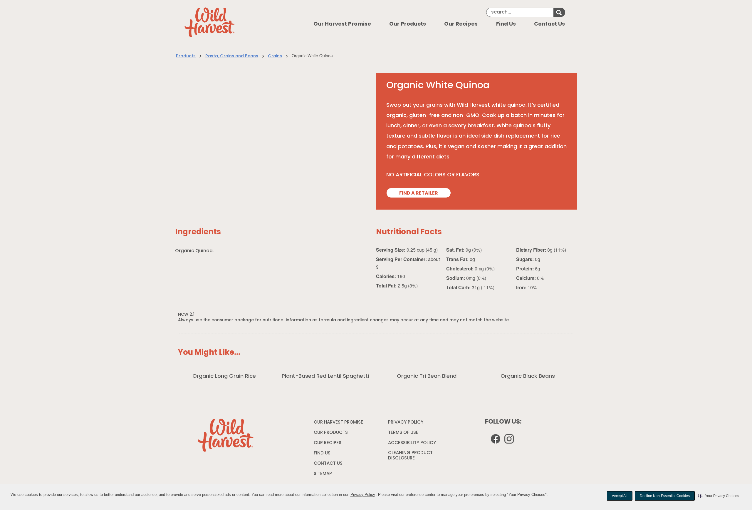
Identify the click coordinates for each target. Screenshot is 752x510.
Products (186, 56)
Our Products (407, 24)
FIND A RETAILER (418, 193)
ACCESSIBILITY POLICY (412, 444)
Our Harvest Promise (342, 24)
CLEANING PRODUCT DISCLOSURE (410, 456)
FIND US (322, 453)
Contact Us (549, 24)
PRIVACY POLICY (406, 423)
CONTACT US (328, 463)
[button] (718, 496)
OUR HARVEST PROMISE (338, 422)
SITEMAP (323, 474)
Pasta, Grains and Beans (231, 56)
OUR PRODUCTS (331, 433)
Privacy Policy (362, 494)
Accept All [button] (619, 496)
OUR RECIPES (327, 443)
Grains (275, 56)
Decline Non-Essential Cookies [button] (665, 496)
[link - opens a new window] (509, 440)
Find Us (506, 24)
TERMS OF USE (404, 434)
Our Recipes (461, 24)
